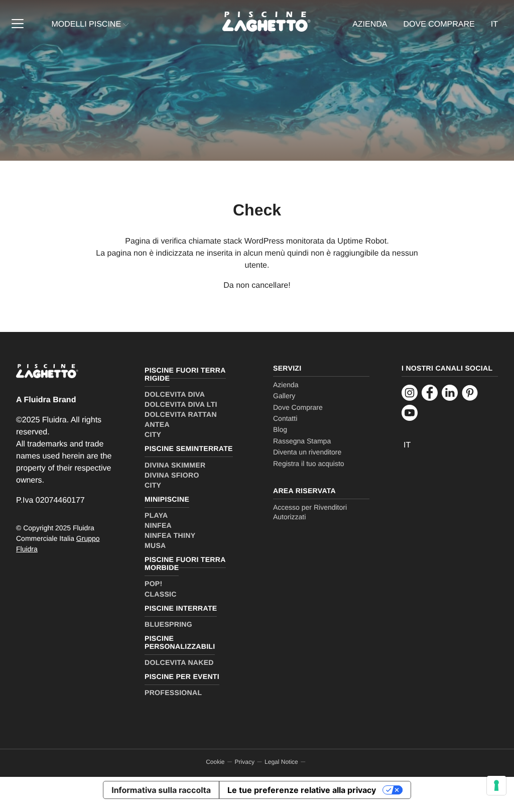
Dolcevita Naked (179, 662)
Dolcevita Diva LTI (181, 404)
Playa (156, 515)
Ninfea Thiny (170, 535)
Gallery (284, 396)
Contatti (285, 418)
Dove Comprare (298, 407)
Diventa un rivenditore (307, 452)
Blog (280, 429)
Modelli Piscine (86, 24)
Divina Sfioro (172, 475)
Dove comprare (439, 24)
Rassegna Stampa (302, 441)
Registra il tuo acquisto (308, 464)
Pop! (154, 584)
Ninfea (158, 525)
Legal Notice (281, 761)
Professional (173, 693)
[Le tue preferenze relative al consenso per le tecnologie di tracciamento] (496, 785)
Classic (161, 594)
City (153, 434)
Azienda (369, 24)
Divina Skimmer (175, 465)
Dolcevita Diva (175, 394)
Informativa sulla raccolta (161, 790)
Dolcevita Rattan (181, 414)
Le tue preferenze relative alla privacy (301, 790)
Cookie (215, 761)
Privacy (244, 761)
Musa (155, 545)
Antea (157, 424)
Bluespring (168, 624)
